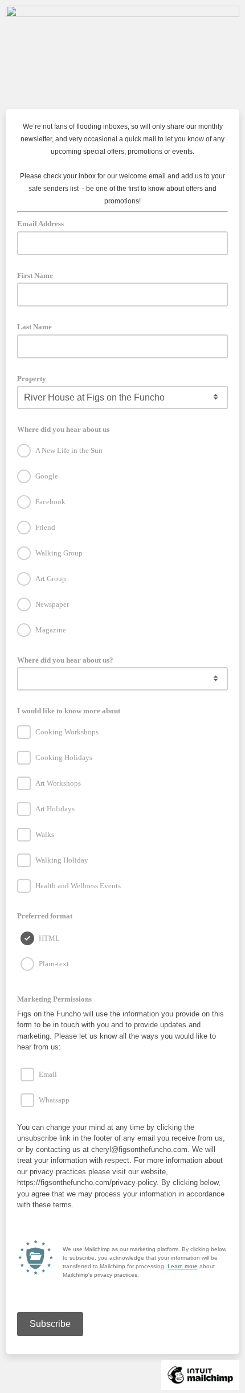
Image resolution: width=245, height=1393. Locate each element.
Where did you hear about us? (65, 660)
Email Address (44, 222)
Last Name (34, 326)
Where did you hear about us (63, 429)
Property (31, 378)
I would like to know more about (68, 710)
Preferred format (44, 916)
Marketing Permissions (58, 998)
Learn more (183, 1266)
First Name (35, 275)
